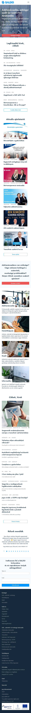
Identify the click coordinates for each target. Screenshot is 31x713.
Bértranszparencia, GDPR (8, 640)
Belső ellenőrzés (6, 644)
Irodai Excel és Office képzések (10, 663)
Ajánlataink (4, 611)
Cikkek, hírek (5, 609)
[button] (6, 551)
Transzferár (5, 635)
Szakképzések (5, 658)
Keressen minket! (15, 35)
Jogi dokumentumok (7, 689)
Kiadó (3, 600)
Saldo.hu (4, 607)
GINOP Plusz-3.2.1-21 (7, 701)
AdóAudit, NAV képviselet (8, 637)
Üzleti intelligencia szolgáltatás (9, 672)
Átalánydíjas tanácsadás (8, 630)
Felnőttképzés (5, 598)
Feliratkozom (15, 585)
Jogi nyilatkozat (5, 696)
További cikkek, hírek (15, 110)
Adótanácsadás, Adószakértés (9, 632)
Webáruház (5, 681)
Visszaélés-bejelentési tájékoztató (10, 699)
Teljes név (4, 571)
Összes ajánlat (15, 254)
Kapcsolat (4, 621)
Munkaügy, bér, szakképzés (9, 642)
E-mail (3, 577)
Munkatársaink (5, 616)
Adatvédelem (5, 694)
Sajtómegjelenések (6, 623)
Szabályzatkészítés (6, 649)
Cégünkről (4, 614)
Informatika (4, 602)
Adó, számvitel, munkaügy (8, 595)
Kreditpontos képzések (7, 660)
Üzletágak (4, 593)
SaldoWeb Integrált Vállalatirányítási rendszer (13, 669)
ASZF (3, 692)
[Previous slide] (4, 551)
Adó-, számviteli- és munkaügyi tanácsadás (12, 627)
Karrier (3, 619)
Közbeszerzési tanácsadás (8, 647)
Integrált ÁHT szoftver (7, 674)
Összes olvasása (15, 521)
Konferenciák (5, 656)
